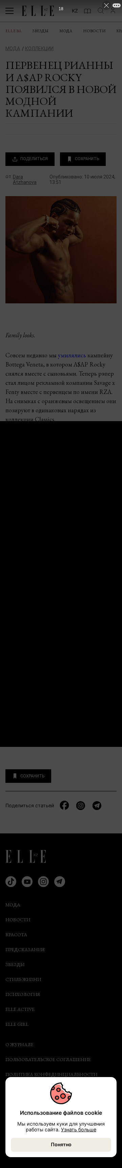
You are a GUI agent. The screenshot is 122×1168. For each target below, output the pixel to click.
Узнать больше (78, 1129)
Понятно (61, 1144)
